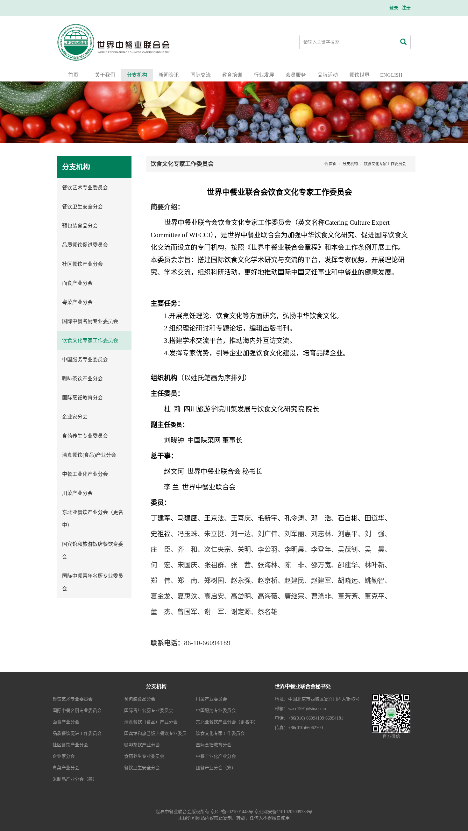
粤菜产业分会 (77, 302)
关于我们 (105, 75)
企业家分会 (75, 416)
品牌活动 (327, 75)
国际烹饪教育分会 (82, 397)
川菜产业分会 (77, 493)
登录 (393, 7)
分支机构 (137, 75)
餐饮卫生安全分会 (82, 206)
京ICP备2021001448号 (231, 811)
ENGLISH (391, 75)
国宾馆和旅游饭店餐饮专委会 (92, 550)
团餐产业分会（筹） (216, 767)
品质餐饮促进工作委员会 (77, 733)
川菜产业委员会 (211, 699)
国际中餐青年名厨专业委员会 (92, 582)
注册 (406, 7)
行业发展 (264, 75)
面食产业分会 (77, 283)
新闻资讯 (169, 75)
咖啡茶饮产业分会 (82, 378)
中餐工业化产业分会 (85, 474)
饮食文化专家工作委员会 (90, 340)
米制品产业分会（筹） (75, 779)
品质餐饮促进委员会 (85, 245)
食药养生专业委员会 (85, 436)
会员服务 (296, 75)
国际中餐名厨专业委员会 (90, 321)
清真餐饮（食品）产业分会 (151, 722)
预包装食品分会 (80, 226)
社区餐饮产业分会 (82, 264)
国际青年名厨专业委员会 (148, 710)
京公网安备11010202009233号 (283, 811)
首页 (73, 75)
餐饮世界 (359, 75)
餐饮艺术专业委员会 (85, 187)
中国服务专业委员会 (85, 359)
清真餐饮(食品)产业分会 (89, 455)
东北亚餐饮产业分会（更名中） (92, 519)
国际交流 (200, 75)
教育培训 (232, 75)
